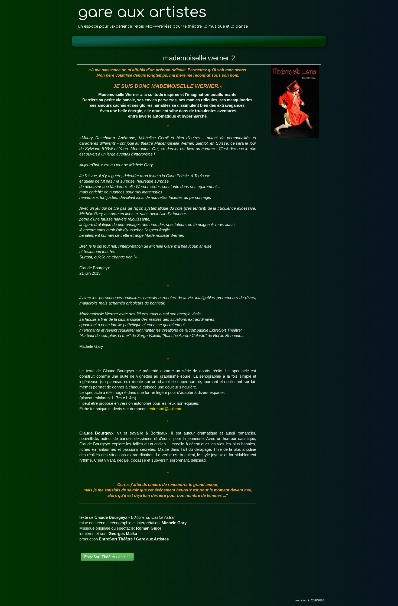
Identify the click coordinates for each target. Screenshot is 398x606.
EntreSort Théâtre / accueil (107, 557)
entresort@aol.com (165, 408)
